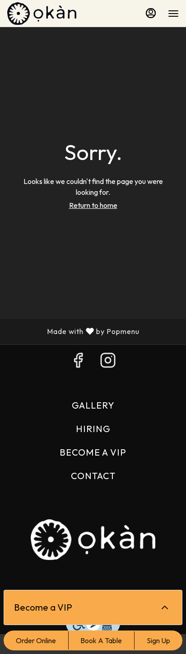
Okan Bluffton (93, 539)
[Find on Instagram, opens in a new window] (108, 362)
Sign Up (158, 640)
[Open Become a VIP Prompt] (165, 607)
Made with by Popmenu (73, 331)
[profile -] (150, 13)
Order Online (36, 640)
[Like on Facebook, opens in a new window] (78, 362)
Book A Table (101, 640)
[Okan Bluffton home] (47, 13)
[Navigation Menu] (173, 13)
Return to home (93, 205)
